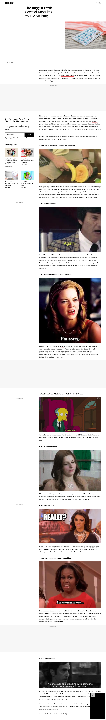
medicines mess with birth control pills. (79, 435)
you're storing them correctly (78, 619)
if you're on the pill (60, 258)
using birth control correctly (65, 73)
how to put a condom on (75, 494)
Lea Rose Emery (10, 62)
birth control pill (64, 263)
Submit (29, 134)
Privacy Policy (10, 138)
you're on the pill (58, 346)
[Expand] (92, 694)
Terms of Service (29, 137)
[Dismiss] (103, 694)
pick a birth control (67, 75)
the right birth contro (51, 187)
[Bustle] (9, 3)
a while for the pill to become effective (57, 547)
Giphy (63, 714)
